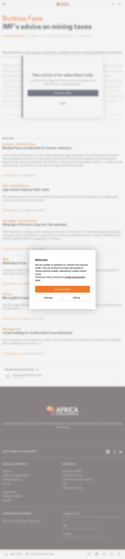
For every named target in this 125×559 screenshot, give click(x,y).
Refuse (76, 297)
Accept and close (62, 289)
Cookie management (74, 277)
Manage (48, 297)
